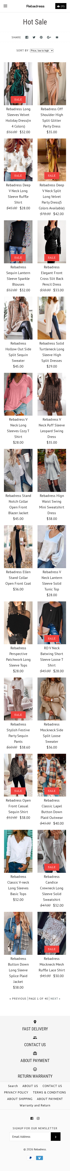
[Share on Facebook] (26, 37)
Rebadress (40, 1149)
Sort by (23, 50)
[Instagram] (38, 1118)
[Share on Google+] (49, 37)
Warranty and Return (35, 1105)
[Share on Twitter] (34, 37)
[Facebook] (32, 1118)
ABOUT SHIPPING (19, 1098)
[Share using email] (57, 37)
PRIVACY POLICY (16, 1092)
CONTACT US (52, 1086)
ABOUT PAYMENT (50, 1098)
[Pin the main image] (41, 37)
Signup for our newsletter (35, 1128)
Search (13, 1086)
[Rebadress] (35, 6)
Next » (55, 998)
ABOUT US (30, 1086)
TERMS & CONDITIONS (49, 1092)
